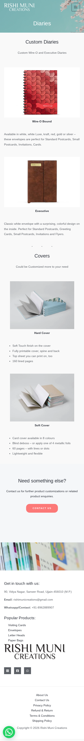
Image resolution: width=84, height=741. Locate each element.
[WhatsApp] (27, 670)
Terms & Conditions (42, 715)
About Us (42, 695)
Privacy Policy (42, 705)
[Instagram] (7, 670)
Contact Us (42, 700)
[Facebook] (17, 670)
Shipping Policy (42, 720)
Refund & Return (42, 710)
